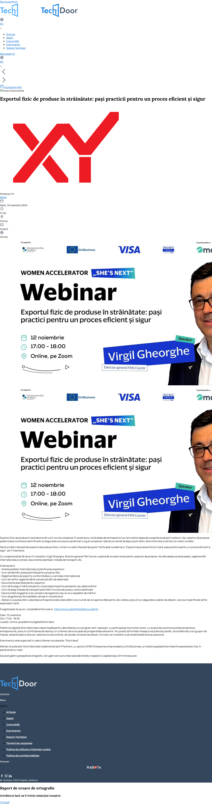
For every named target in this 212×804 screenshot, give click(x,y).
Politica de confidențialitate (22, 755)
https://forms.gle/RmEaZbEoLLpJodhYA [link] (76, 609)
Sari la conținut (8, 1)
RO (1, 24)
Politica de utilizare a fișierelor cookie (28, 749)
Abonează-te (7, 54)
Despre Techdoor (16, 48)
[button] (94, 706)
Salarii (9, 37)
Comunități (12, 41)
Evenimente (13, 44)
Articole (10, 34)
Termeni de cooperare (19, 743)
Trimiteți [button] (5, 802)
